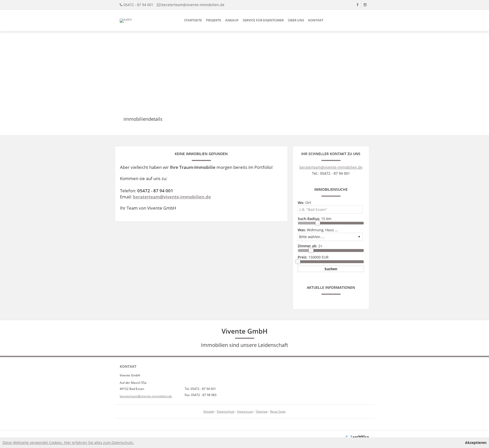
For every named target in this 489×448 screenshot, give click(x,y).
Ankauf (232, 20)
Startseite (193, 20)
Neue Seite (278, 411)
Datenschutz (226, 411)
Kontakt (315, 20)
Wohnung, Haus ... (318, 229)
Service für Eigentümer (263, 20)
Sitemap (261, 411)
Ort (304, 202)
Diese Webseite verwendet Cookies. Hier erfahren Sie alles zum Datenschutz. (68, 442)
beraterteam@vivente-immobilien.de (192, 4)
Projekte (213, 20)
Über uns (296, 20)
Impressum (245, 411)
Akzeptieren (475, 442)
